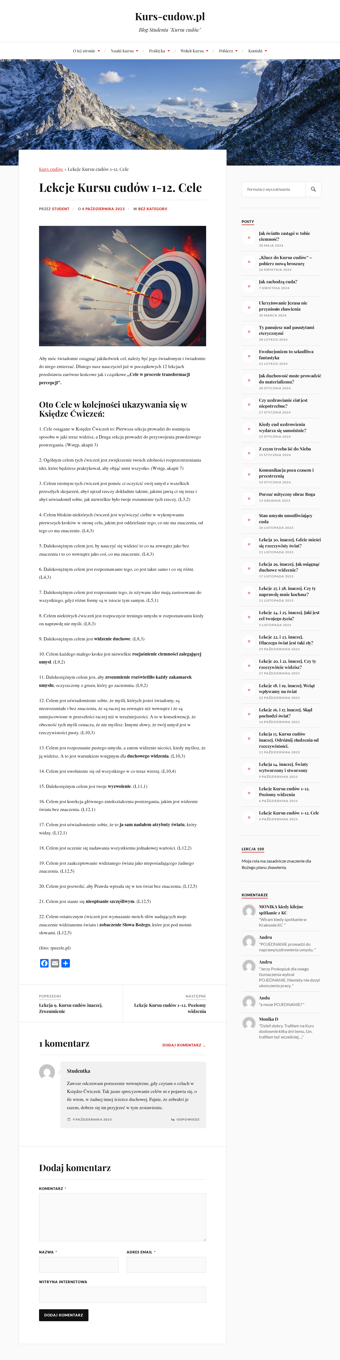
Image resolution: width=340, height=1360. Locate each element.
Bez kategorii (152, 209)
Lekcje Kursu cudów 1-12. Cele (120, 187)
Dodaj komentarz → (184, 1045)
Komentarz (52, 1188)
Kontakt (255, 50)
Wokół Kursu (192, 50)
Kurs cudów (51, 169)
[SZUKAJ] (313, 189)
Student (61, 209)
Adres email (141, 1252)
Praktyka (157, 50)
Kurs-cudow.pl (170, 16)
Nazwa (48, 1252)
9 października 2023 (92, 1119)
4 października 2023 (103, 209)
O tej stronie (84, 50)
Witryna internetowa (63, 1282)
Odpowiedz (188, 1119)
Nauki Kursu (122, 50)
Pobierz (226, 50)
